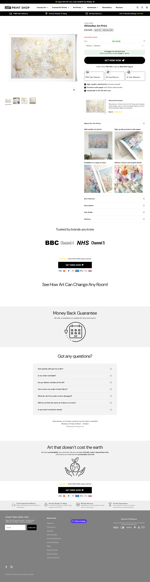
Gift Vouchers (52, 535)
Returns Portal (52, 550)
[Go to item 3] (24, 101)
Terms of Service (53, 558)
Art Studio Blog (52, 542)
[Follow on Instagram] (11, 567)
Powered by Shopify (27, 574)
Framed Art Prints (59, 7)
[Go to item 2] (16, 101)
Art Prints (77, 7)
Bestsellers (107, 7)
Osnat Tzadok (88, 23)
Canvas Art (41, 7)
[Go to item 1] (8, 101)
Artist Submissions (54, 538)
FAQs (49, 546)
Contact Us (51, 527)
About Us (50, 523)
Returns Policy (52, 554)
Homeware (91, 7)
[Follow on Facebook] (6, 567)
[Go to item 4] (32, 101)
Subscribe (32, 527)
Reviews (119, 7)
